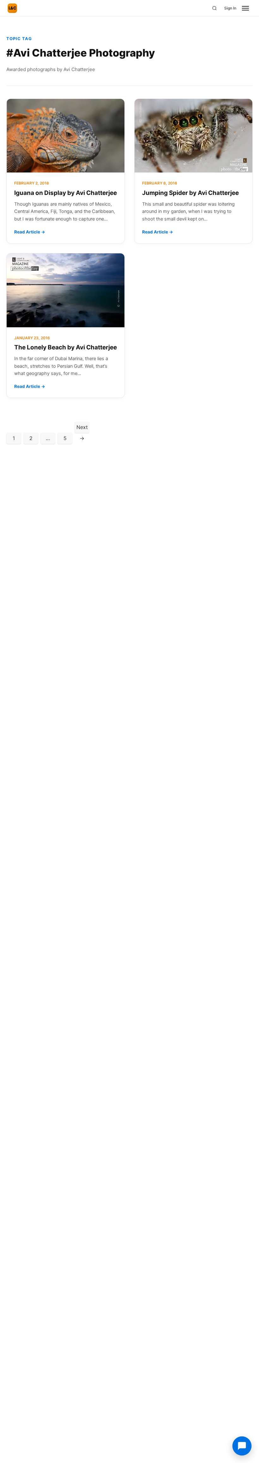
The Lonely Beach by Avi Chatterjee (65, 347)
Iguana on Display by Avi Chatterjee (65, 192)
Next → (82, 428)
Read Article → (29, 231)
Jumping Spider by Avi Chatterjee (190, 192)
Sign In (230, 8)
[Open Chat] (241, 1445)
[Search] (214, 8)
